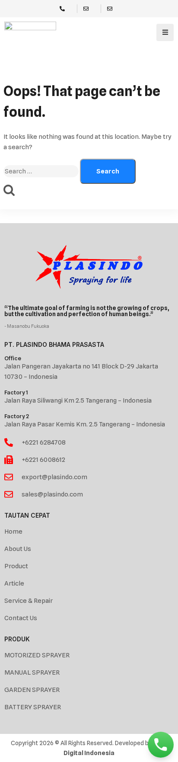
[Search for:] (41, 171)
